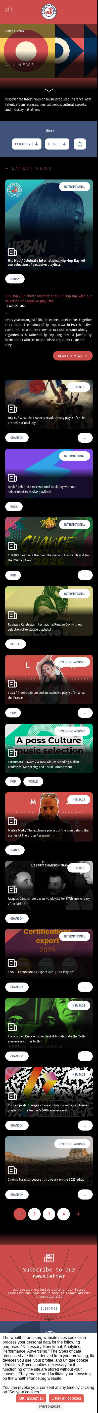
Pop (13, 575)
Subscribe (49, 1308)
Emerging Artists (72, 662)
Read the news (70, 355)
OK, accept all (31, 1398)
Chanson (17, 438)
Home (9, 31)
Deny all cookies (66, 1398)
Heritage (78, 387)
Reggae (15, 644)
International (74, 187)
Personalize (50, 1406)
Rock (14, 506)
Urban (15, 279)
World (33, 781)
